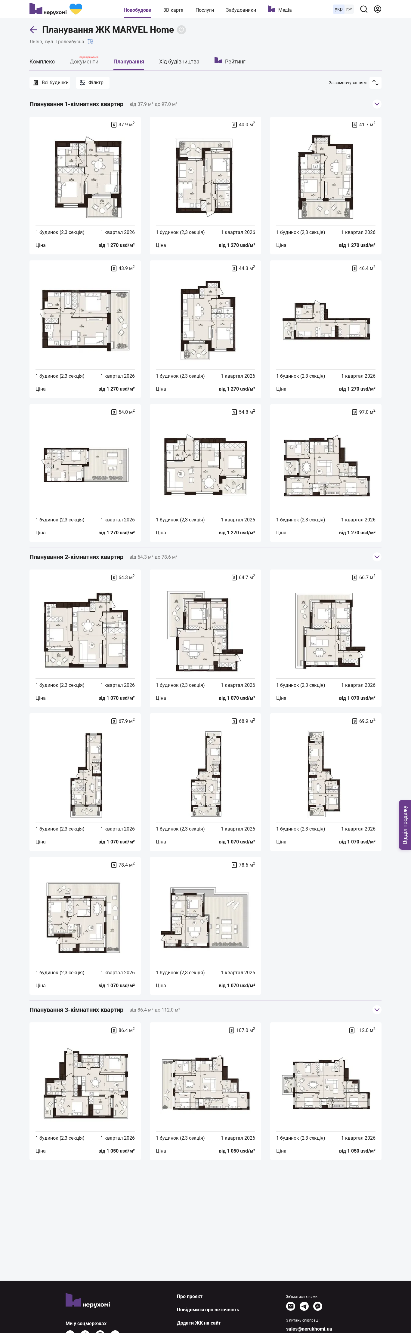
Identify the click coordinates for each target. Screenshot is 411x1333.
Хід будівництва (179, 61)
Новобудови (137, 10)
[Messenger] (317, 1306)
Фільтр (96, 82)
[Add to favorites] (181, 29)
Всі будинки (55, 82)
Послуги (205, 10)
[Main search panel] (364, 9)
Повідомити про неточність (208, 1310)
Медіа (285, 10)
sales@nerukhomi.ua (309, 1329)
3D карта (173, 10)
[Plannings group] (377, 104)
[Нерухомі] (55, 9)
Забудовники (241, 10)
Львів (35, 42)
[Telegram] (304, 1306)
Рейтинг (235, 61)
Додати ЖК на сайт (199, 1323)
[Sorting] (375, 83)
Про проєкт (189, 1296)
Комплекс (42, 61)
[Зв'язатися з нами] (290, 1306)
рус (349, 9)
